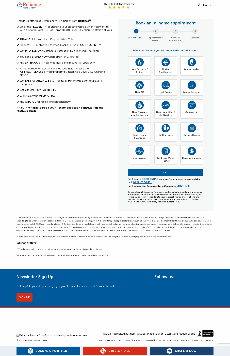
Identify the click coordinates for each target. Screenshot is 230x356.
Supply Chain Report (107, 340)
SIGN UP (24, 297)
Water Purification (165, 71)
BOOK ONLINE (150, 179)
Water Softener (192, 92)
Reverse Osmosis (191, 158)
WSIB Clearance (181, 340)
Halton (207, 5)
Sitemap (209, 340)
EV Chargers (166, 135)
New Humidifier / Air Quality (165, 114)
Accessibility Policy (163, 340)
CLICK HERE (183, 186)
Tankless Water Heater (166, 159)
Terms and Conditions (143, 340)
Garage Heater (191, 135)
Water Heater (191, 69)
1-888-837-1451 (142, 182)
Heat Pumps (165, 92)
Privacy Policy (125, 340)
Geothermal (139, 158)
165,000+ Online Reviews (119, 4)
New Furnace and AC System (139, 114)
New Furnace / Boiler (140, 71)
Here (177, 202)
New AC (139, 92)
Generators (191, 112)
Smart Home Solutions (139, 137)
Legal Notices (197, 340)
